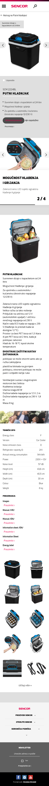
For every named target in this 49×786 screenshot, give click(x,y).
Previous (3, 45)
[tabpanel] (24, 171)
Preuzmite (9, 505)
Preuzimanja (9, 126)
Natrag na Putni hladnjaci (15, 15)
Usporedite (10, 80)
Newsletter (24, 748)
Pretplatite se (24, 766)
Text (26, 760)
